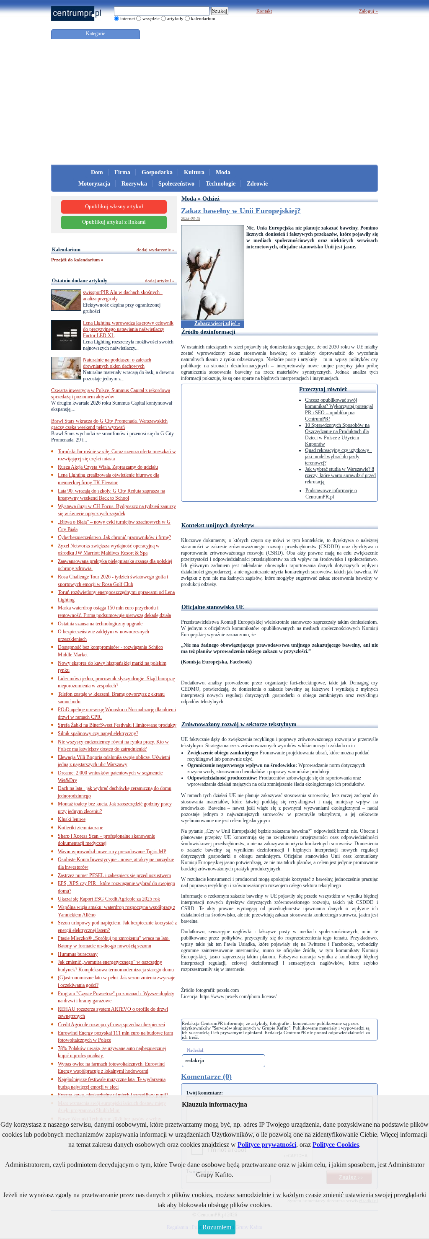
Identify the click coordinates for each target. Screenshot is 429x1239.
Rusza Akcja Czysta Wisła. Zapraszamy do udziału (108, 467)
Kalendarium (66, 250)
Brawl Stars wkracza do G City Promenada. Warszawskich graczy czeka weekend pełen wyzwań (109, 424)
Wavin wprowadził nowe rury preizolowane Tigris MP (112, 851)
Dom (97, 172)
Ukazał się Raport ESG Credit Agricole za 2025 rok (109, 899)
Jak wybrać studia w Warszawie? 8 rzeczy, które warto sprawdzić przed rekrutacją (340, 475)
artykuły (175, 18)
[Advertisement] (214, 101)
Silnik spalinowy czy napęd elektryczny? (98, 733)
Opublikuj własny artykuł (114, 206)
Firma (122, 172)
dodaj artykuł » (160, 280)
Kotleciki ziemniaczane (80, 828)
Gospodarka (157, 172)
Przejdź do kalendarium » (77, 259)
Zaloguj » (368, 10)
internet (127, 18)
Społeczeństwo (176, 184)
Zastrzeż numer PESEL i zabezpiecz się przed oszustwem (114, 875)
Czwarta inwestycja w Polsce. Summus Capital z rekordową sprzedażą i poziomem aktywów (110, 393)
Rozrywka (134, 184)
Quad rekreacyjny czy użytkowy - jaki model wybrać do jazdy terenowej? (338, 456)
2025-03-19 (190, 218)
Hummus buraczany (78, 954)
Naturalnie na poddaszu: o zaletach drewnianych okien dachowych (117, 363)
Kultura (194, 172)
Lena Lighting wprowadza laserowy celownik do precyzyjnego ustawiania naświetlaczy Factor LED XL (128, 329)
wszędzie (151, 18)
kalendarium (203, 18)
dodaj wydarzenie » (156, 249)
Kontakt (264, 10)
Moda (223, 172)
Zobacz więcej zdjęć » (217, 323)
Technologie (220, 184)
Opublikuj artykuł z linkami (114, 222)
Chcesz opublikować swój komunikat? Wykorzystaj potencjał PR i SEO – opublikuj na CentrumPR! (339, 409)
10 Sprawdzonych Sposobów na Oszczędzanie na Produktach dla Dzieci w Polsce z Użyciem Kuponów (337, 434)
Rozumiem (216, 1227)
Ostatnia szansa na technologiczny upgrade (100, 624)
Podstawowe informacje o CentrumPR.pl (331, 494)
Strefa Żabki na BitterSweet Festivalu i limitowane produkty (117, 725)
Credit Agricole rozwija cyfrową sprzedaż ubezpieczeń (111, 1024)
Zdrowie (257, 184)
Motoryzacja (94, 184)
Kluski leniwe (71, 819)
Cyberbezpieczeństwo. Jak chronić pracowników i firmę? (114, 537)
